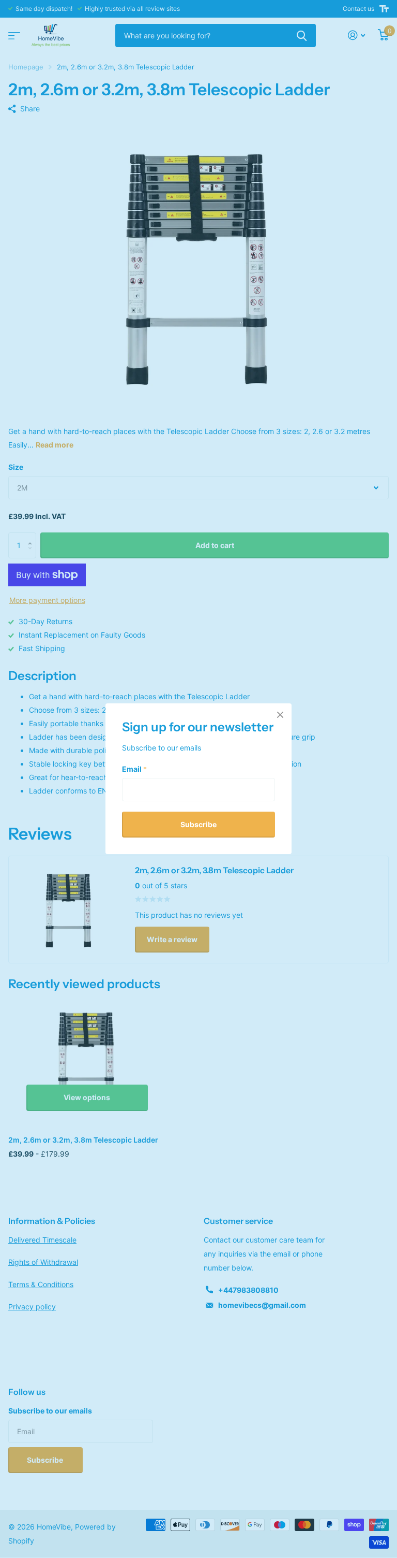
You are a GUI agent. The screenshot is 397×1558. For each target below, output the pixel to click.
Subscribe (198, 824)
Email (134, 768)
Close (280, 714)
